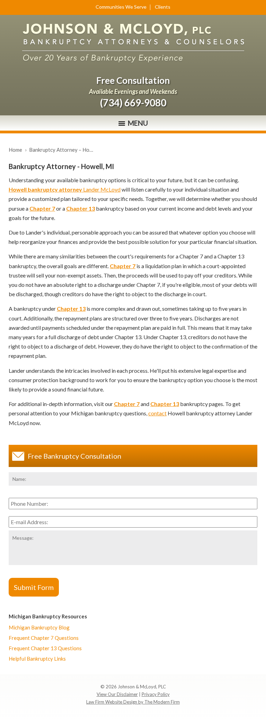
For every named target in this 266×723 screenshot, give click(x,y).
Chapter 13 (80, 208)
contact (157, 413)
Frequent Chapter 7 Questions (44, 638)
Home (15, 150)
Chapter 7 (42, 208)
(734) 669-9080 (133, 102)
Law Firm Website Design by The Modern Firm (133, 702)
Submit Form (34, 587)
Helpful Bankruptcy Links (37, 658)
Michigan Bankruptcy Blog (39, 627)
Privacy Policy (156, 694)
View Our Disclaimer (117, 694)
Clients (162, 7)
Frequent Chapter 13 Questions (45, 648)
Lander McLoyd (65, 189)
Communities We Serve (121, 7)
